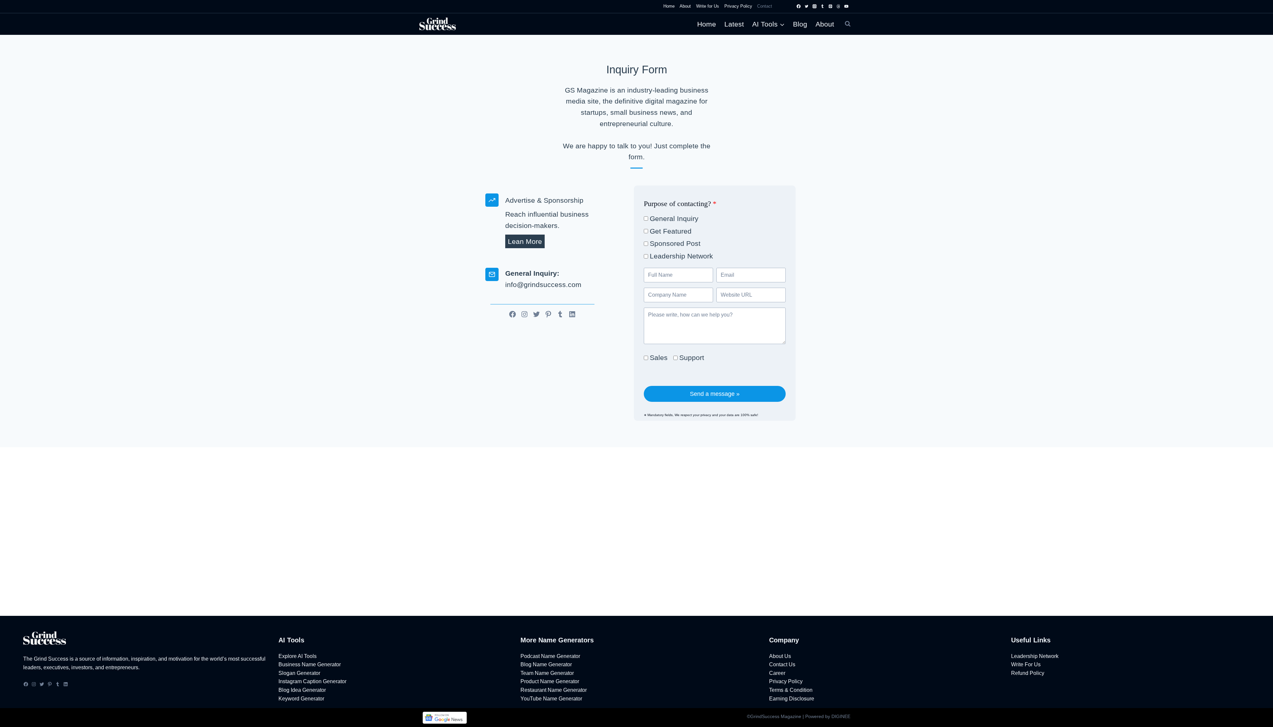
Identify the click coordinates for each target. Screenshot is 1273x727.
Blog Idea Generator (302, 690)
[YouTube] (846, 6)
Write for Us (707, 6)
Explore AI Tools (297, 656)
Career (777, 673)
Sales (659, 357)
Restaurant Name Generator (553, 690)
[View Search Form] (848, 24)
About (685, 6)
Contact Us (782, 664)
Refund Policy (1027, 673)
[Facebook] (799, 6)
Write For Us (1026, 664)
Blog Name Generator (546, 664)
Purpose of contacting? (680, 203)
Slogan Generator (299, 673)
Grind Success (51, 659)
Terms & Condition (791, 690)
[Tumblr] (822, 6)
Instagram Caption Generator (312, 681)
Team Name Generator (547, 673)
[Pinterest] (830, 6)
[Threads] (838, 6)
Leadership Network (681, 256)
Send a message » (715, 394)
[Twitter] (807, 6)
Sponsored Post (675, 243)
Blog (800, 24)
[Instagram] (814, 6)
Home (669, 6)
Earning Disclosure (791, 698)
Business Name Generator (309, 664)
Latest (734, 24)
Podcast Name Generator (550, 656)
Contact (764, 6)
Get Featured (671, 231)
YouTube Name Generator (551, 698)
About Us (780, 656)
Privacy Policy (738, 6)
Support (691, 357)
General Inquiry (674, 218)
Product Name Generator (549, 681)
